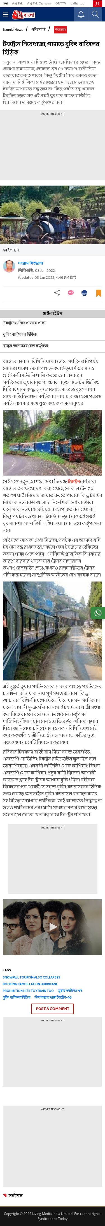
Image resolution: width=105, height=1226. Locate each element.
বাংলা (5, 3)
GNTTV (60, 3)
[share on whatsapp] (98, 613)
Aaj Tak (17, 3)
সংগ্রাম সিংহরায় (30, 263)
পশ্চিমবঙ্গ (38, 30)
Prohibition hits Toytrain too (28, 991)
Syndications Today (52, 1218)
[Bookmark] (98, 295)
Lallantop (78, 3)
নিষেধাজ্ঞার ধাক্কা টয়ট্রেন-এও (53, 997)
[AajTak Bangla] (23, 14)
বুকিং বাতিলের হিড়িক (16, 997)
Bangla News (13, 30)
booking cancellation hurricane (30, 984)
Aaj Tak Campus (39, 3)
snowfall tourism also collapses (31, 977)
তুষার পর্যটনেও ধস (70, 991)
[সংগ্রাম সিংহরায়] (9, 266)
